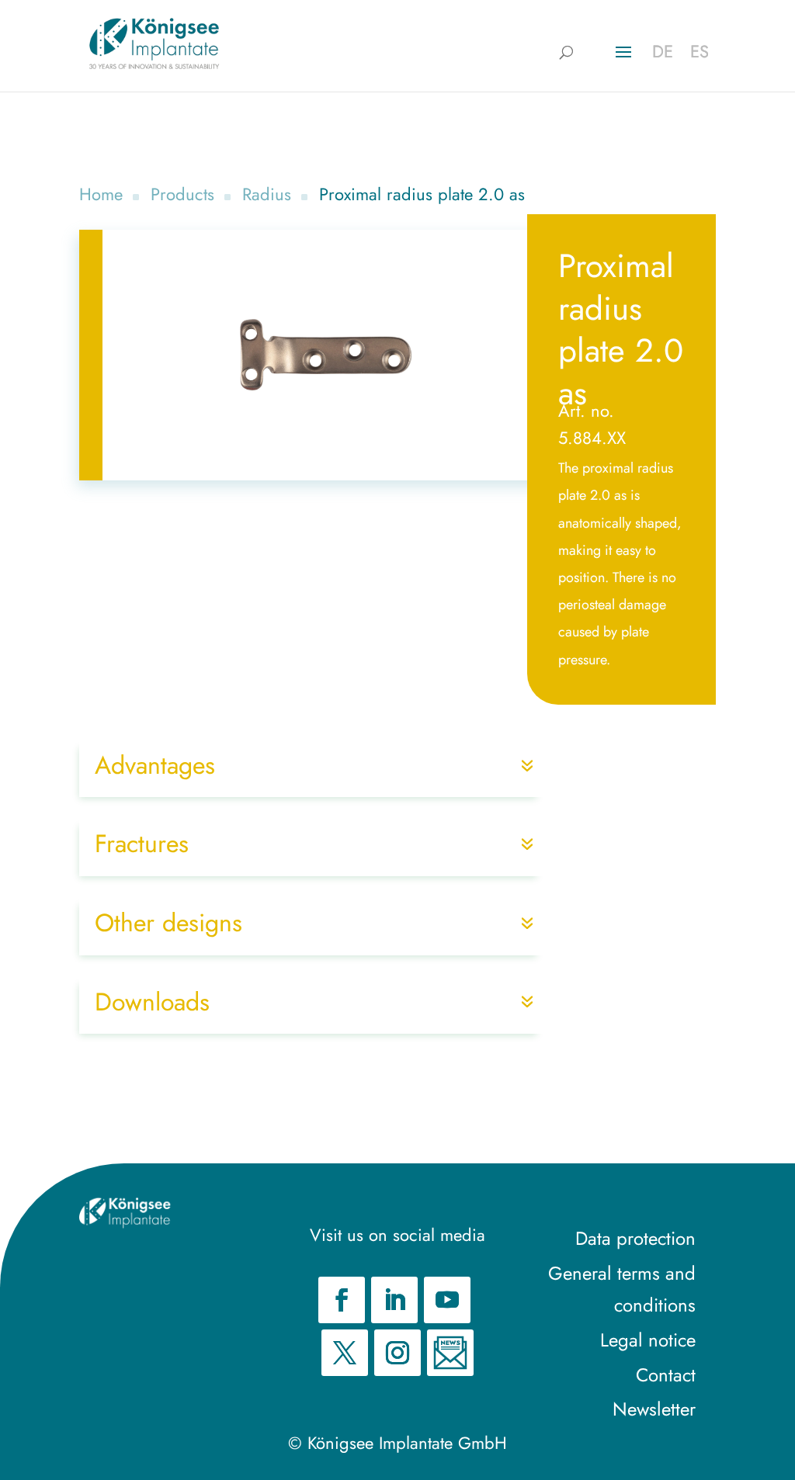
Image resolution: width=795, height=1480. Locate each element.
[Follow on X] (344, 1352)
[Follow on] (450, 1352)
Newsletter (654, 1409)
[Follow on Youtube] (447, 1300)
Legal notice (648, 1339)
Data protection (635, 1238)
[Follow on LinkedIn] (394, 1300)
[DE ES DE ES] (154, 43)
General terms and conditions (622, 1289)
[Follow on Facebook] (341, 1300)
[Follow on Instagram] (397, 1352)
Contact (666, 1374)
